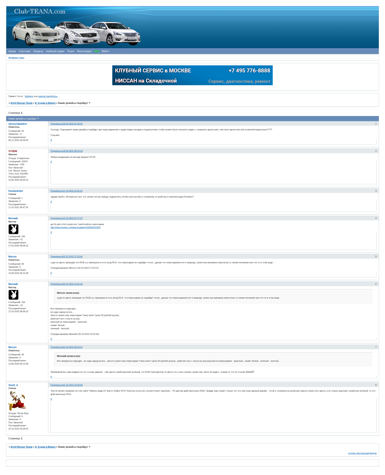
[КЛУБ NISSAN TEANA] (192, 27)
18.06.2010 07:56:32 (73, 124)
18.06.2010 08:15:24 (73, 151)
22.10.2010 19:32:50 (73, 385)
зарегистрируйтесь (48, 96)
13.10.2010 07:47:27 (73, 218)
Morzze (12, 256)
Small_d (13, 385)
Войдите (29, 96)
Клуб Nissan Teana (21, 103)
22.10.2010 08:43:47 (73, 347)
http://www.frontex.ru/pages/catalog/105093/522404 (75, 227)
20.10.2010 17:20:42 (73, 256)
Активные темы (16, 57)
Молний (13, 218)
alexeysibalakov (17, 124)
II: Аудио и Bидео (45, 103)
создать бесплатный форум (362, 453)
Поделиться (57, 124)
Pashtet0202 (15, 191)
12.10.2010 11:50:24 (72, 191)
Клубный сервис (55, 51)
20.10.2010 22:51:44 (73, 284)
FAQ (96, 51)
